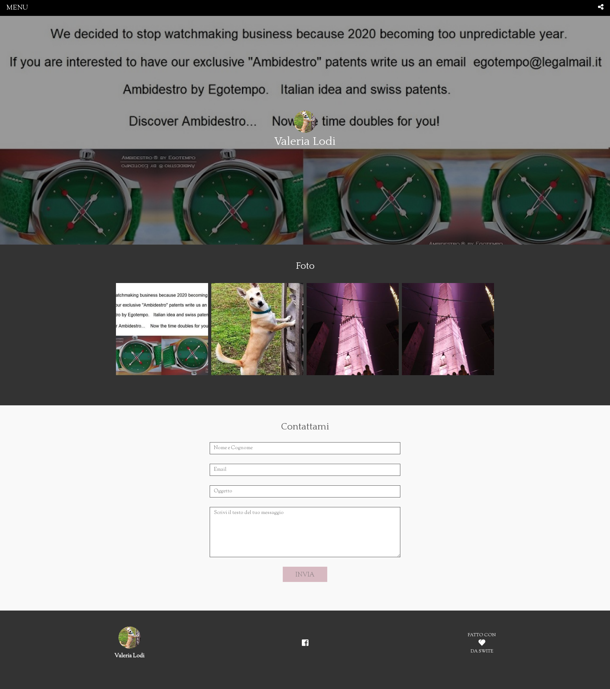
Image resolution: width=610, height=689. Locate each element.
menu (17, 8)
